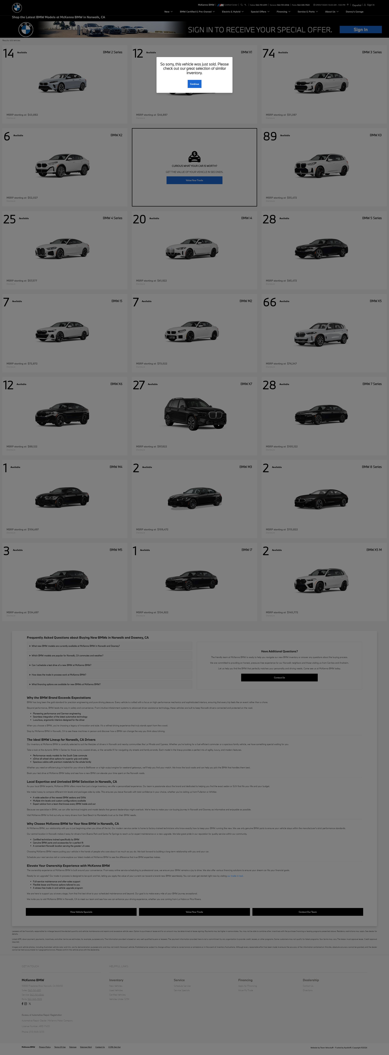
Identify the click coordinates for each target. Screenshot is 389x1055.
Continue (194, 83)
